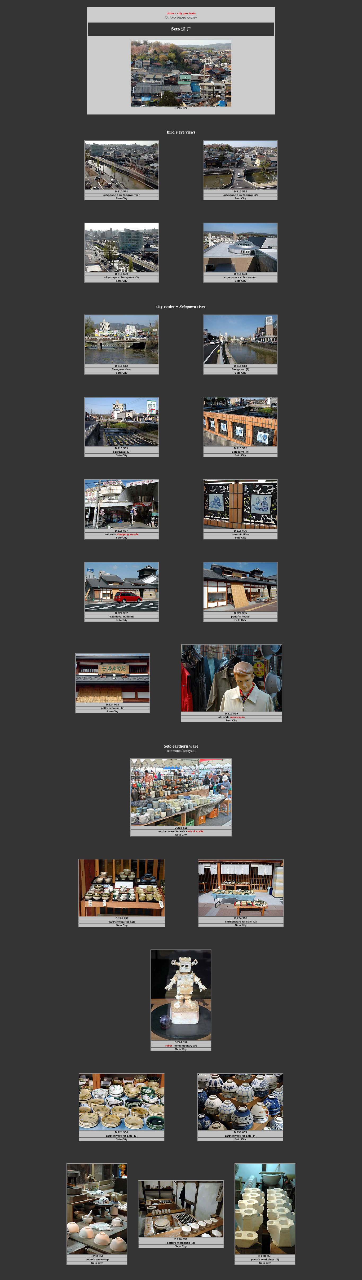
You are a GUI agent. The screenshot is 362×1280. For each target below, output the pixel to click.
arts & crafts (196, 831)
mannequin (237, 717)
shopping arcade (128, 534)
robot (168, 1045)
